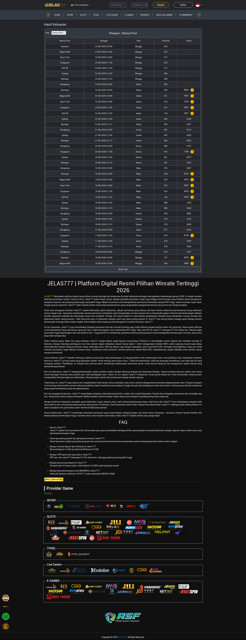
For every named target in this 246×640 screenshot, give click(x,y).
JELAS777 (49, 296)
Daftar (183, 5)
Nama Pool (65, 40)
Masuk (160, 5)
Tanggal (104, 40)
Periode (166, 40)
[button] (199, 5)
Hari (139, 40)
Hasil (188, 40)
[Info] (192, 90)
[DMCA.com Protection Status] (53, 479)
